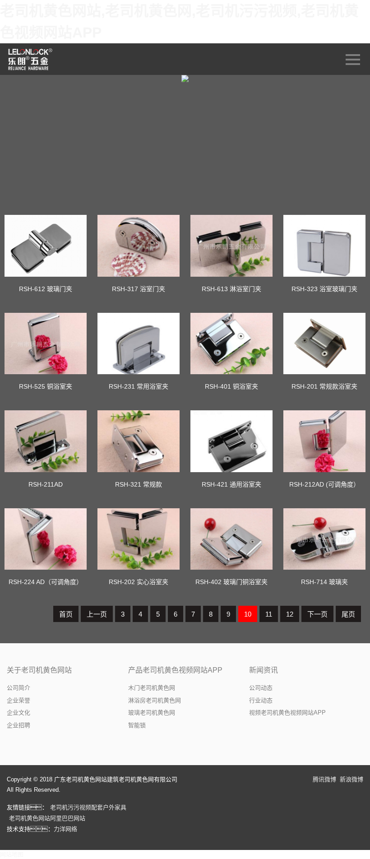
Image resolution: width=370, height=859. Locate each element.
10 (247, 614)
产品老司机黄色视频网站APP (175, 670)
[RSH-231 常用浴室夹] (138, 344)
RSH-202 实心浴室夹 (138, 581)
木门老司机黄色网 (151, 687)
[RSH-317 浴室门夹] (138, 246)
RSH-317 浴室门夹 (138, 289)
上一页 (97, 614)
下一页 (317, 614)
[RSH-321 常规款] (138, 441)
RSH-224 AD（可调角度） (46, 581)
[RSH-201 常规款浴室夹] (324, 344)
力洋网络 (65, 829)
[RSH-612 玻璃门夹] (46, 246)
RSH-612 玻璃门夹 (45, 289)
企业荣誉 (18, 700)
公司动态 (261, 687)
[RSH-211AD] (46, 441)
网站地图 (11, 854)
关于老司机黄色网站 (39, 670)
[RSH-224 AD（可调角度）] (46, 539)
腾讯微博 (324, 779)
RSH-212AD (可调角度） (324, 484)
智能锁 (137, 725)
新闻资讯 (263, 670)
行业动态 (261, 700)
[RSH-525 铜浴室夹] (46, 344)
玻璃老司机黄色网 (151, 712)
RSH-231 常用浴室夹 (138, 386)
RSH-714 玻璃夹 (324, 581)
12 (289, 614)
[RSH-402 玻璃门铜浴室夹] (231, 539)
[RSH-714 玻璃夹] (324, 539)
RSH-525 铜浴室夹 (45, 386)
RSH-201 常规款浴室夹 (324, 386)
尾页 (348, 614)
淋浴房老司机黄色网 (154, 700)
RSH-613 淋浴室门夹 (231, 289)
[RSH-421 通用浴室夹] (231, 441)
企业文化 (18, 712)
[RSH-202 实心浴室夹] (138, 539)
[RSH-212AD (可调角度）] (324, 441)
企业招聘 (18, 725)
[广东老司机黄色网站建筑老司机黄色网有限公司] (31, 59)
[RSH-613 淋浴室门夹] (231, 246)
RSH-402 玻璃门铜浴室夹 (231, 581)
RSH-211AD (45, 484)
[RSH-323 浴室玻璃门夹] (324, 246)
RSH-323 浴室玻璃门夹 (324, 289)
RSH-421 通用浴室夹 (231, 484)
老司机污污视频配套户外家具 (88, 807)
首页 (66, 614)
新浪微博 (351, 779)
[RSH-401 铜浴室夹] (231, 344)
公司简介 (18, 687)
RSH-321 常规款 (138, 484)
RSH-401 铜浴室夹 (231, 386)
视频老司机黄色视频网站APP (287, 712)
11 (268, 614)
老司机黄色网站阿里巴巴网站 (47, 818)
